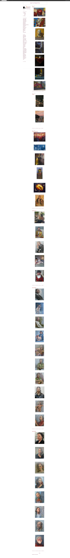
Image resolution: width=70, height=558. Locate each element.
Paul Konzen (24, 54)
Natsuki (24, 53)
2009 (24, 12)
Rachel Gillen (24, 55)
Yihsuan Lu (24, 58)
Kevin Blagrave (24, 48)
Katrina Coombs (24, 27)
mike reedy (24, 30)
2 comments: (42, 208)
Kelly (23, 47)
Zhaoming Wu (24, 32)
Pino (23, 31)
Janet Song (24, 44)
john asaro (24, 26)
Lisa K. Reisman (24, 50)
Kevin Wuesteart (24, 49)
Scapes (33, 94)
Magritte (24, 29)
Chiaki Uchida (24, 39)
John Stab (24, 45)
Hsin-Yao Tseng (24, 43)
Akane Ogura (24, 35)
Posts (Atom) (36, 554)
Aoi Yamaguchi (24, 38)
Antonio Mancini (24, 20)
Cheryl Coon (24, 22)
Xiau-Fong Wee (24, 57)
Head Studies (34, 431)
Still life (25, 14)
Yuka (23, 59)
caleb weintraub (24, 21)
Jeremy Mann (24, 25)
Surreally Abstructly (35, 131)
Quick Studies (34, 287)
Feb (24, 13)
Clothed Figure (34, 210)
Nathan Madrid (24, 52)
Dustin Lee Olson (25, 40)
